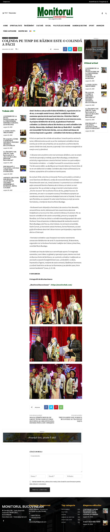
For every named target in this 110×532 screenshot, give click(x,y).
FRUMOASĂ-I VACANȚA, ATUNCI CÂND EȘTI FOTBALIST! (11, 169)
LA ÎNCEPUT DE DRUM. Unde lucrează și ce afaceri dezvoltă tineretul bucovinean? (9, 156)
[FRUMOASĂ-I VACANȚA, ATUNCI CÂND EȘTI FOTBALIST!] (23, 168)
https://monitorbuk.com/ (61, 285)
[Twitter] (70, 49)
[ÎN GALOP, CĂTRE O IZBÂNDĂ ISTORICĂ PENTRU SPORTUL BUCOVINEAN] (23, 141)
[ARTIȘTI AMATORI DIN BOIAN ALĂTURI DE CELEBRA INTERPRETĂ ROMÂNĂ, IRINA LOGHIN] (23, 180)
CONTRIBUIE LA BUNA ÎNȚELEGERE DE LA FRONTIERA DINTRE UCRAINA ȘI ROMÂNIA (10, 120)
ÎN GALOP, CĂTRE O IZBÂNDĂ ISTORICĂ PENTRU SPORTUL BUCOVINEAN (11, 142)
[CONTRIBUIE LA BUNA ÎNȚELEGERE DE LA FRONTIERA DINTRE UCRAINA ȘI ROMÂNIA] (23, 118)
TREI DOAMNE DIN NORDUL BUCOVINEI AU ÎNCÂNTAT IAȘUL (70, 419)
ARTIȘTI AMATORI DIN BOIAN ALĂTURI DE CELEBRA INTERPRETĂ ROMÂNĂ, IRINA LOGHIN (11, 183)
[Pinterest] (75, 49)
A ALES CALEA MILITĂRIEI (9, 131)
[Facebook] (102, 13)
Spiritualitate (13, 38)
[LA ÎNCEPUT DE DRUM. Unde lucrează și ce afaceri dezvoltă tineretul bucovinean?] (23, 154)
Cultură (5, 38)
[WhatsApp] (80, 49)
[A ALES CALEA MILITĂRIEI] (23, 133)
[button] (106, 14)
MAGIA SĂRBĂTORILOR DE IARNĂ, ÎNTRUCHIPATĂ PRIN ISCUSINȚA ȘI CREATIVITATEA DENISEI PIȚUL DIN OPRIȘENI (42, 420)
